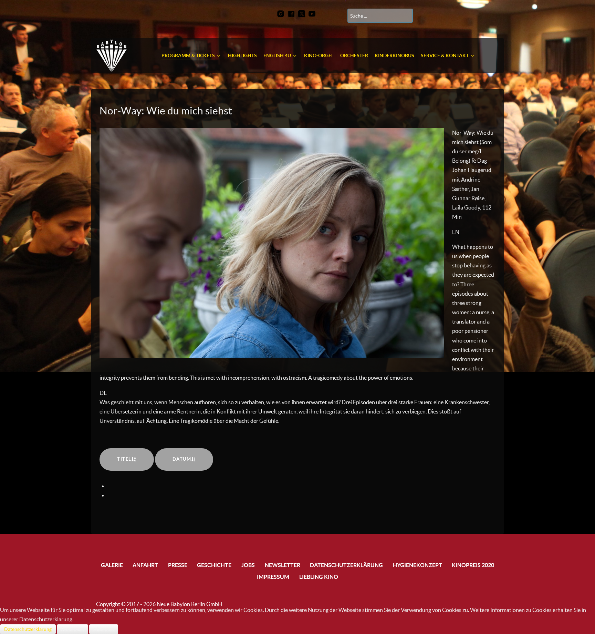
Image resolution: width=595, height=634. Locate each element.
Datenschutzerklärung (28, 629)
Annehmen (72, 629)
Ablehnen (103, 629)
